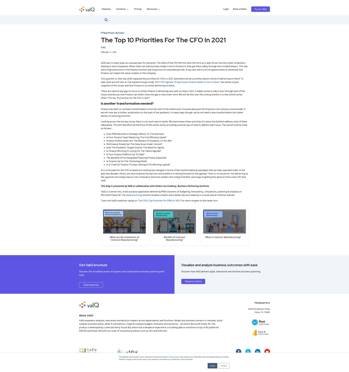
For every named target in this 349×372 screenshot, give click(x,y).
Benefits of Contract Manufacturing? (174, 238)
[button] (122, 9)
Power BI (113, 32)
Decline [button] (224, 365)
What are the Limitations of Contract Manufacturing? (124, 238)
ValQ (121, 32)
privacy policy (174, 357)
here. (215, 200)
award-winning (134, 194)
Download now (91, 284)
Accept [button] (212, 365)
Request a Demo (193, 281)
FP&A (104, 32)
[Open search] (106, 20)
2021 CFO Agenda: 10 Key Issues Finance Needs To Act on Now (187, 82)
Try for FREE (260, 9)
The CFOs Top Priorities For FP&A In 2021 (159, 200)
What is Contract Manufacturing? (223, 237)
